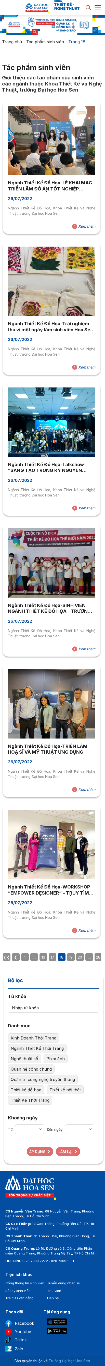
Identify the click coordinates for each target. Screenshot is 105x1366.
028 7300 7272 (35, 1261)
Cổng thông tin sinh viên (24, 1283)
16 (43, 957)
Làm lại (65, 1152)
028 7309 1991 (62, 1261)
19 (71, 957)
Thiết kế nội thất (65, 1089)
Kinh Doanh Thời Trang (33, 1037)
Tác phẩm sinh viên (45, 41)
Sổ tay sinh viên (18, 1291)
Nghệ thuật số (24, 1058)
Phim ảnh (55, 1058)
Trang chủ (12, 41)
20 (80, 957)
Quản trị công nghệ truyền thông (43, 1079)
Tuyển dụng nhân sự (63, 1283)
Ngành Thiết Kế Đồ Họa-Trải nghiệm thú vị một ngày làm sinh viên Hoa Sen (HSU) (50, 327)
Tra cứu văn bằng (19, 1298)
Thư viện (54, 1291)
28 (98, 957)
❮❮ (6, 957)
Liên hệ (53, 1298)
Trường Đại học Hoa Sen (69, 1361)
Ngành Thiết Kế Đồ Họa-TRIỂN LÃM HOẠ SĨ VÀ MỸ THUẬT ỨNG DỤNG (47, 749)
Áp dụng (37, 1152)
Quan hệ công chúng (31, 1069)
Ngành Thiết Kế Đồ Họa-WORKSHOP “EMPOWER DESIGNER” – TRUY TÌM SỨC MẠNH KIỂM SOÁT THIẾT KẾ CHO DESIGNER (50, 890)
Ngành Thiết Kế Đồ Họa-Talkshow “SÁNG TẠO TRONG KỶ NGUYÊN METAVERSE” (46, 467)
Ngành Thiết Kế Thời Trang (37, 1048)
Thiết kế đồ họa (26, 1089)
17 (52, 957)
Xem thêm (86, 226)
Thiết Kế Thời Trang (30, 1100)
